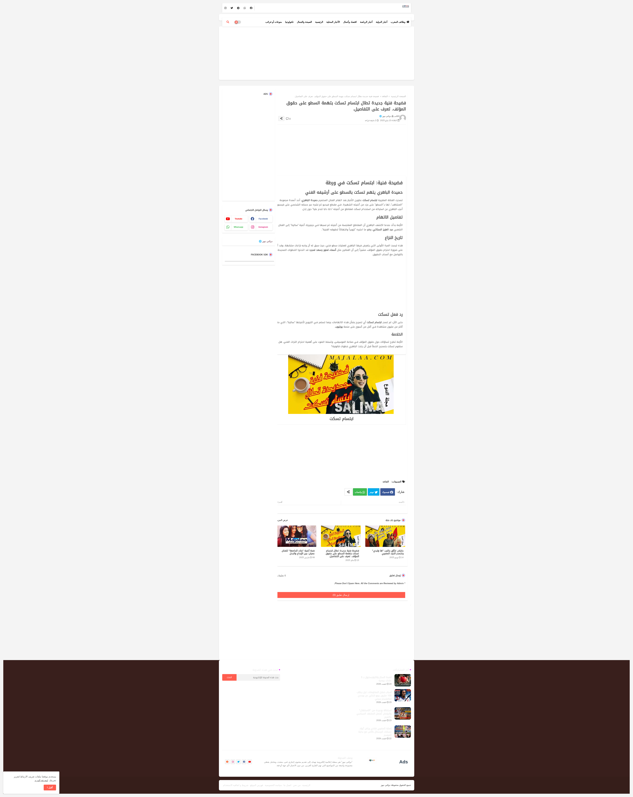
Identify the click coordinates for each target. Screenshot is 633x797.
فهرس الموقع (256, 785)
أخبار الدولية (381, 22)
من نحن (297, 785)
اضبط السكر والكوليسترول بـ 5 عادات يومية (376, 679)
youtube (238, 219)
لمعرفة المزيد (41, 780)
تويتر (372, 492)
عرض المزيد (282, 520)
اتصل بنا (287, 785)
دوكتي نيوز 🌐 (265, 241)
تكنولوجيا (289, 22)
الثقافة (385, 96)
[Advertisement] (316, 53)
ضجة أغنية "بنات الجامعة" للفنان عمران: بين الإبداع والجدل (298, 552)
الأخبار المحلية (333, 22)
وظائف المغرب (398, 22)
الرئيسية (319, 22)
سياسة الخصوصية (273, 785)
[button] (228, 22)
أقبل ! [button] (50, 787)
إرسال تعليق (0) (341, 595)
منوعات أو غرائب (273, 22)
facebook (263, 219)
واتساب (358, 492)
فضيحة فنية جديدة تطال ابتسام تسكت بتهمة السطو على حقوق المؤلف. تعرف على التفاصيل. (342, 553)
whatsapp (238, 227)
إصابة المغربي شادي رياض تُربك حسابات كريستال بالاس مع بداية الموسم (375, 732)
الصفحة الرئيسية (398, 96)
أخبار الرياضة (366, 22)
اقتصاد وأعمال (350, 22)
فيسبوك (385, 492)
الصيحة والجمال (304, 22)
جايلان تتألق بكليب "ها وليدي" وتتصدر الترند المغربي (388, 552)
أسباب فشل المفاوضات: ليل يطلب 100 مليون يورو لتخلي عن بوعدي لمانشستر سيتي (374, 696)
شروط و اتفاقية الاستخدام (235, 785)
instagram (263, 227)
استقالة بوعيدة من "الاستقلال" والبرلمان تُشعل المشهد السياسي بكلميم (374, 714)
